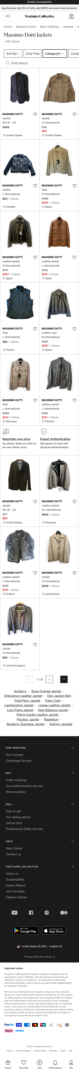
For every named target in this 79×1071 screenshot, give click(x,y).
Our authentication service (24, 786)
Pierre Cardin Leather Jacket (38, 714)
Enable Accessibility (39, 2)
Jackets (68, 26)
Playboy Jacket (28, 719)
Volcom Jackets (60, 724)
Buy (8, 773)
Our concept (14, 754)
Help (9, 841)
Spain (63, 1050)
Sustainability (15, 879)
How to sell (13, 811)
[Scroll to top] (64, 679)
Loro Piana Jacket (20, 710)
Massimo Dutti (26, 26)
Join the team (15, 891)
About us (12, 873)
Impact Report (16, 885)
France (9, 1050)
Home (8, 26)
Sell (9, 804)
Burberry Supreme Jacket (25, 724)
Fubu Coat (52, 700)
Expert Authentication (55, 439)
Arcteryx (20, 691)
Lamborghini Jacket (18, 705)
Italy (71, 1050)
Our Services (16, 747)
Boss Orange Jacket (46, 691)
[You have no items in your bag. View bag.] (71, 16)
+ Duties (13, 199)
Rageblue (51, 719)
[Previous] (29, 679)
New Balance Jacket (53, 710)
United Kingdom (23, 1050)
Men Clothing (49, 26)
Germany (53, 1050)
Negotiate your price (16, 439)
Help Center (14, 848)
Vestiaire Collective (22, 866)
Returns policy (16, 792)
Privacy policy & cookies (38, 956)
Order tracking (16, 780)
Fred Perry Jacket (27, 700)
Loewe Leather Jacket (54, 705)
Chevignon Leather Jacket (23, 696)
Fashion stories (16, 897)
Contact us (13, 854)
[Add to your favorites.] (35, 114)
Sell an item (14, 823)
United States (40, 1050)
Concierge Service (18, 760)
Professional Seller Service (24, 829)
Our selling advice (18, 817)
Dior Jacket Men (59, 696)
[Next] (49, 679)
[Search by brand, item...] (7, 16)
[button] (71, 16)
